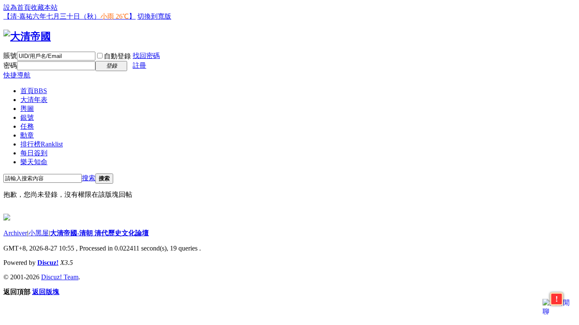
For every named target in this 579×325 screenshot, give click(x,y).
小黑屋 (38, 233)
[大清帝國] (27, 36)
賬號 (10, 55)
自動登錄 (117, 56)
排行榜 (41, 144)
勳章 (27, 135)
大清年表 (33, 99)
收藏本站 (44, 7)
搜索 (88, 178)
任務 (27, 126)
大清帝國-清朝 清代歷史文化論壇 (99, 233)
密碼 (10, 65)
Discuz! (47, 262)
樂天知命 (33, 161)
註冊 (139, 65)
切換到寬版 (154, 16)
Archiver (15, 233)
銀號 (27, 117)
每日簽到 (33, 153)
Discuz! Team (59, 277)
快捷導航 (17, 75)
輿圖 (27, 108)
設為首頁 (17, 7)
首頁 (33, 90)
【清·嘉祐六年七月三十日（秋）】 (69, 16)
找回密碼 (146, 55)
